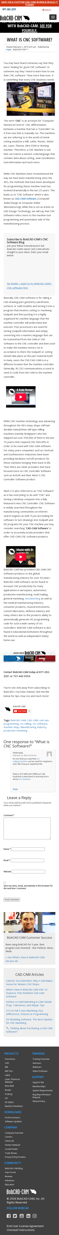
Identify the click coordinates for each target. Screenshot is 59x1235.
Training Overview (41, 1059)
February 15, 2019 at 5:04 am (24, 755)
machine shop (11, 727)
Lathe (7, 1075)
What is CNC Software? (29, 40)
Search (47, 9)
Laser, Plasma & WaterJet (12, 1080)
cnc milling (25, 723)
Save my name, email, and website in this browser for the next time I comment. (28, 887)
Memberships (39, 1086)
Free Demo (10, 1059)
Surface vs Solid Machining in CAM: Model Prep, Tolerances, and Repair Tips (29, 1003)
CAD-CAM (32, 720)
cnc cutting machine (26, 760)
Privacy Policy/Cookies (15, 1157)
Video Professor (40, 1071)
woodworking (32, 598)
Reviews (8, 1176)
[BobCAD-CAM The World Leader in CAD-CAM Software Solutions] (15, 18)
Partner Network (12, 1145)
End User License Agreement (25, 1226)
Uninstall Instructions (21, 1230)
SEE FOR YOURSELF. (37, 28)
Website (7, 871)
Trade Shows (11, 1153)
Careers (8, 1136)
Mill (6, 1067)
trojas (8, 49)
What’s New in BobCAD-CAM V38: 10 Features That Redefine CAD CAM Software (26, 993)
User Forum (10, 1172)
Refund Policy (39, 1101)
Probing (8, 1094)
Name (7, 849)
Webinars (37, 1067)
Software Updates (13, 1121)
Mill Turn (9, 1071)
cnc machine (25, 779)
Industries (9, 1180)
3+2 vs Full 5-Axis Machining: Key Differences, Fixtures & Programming (27, 1012)
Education (9, 1184)
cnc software (40, 723)
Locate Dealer (11, 1149)
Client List (9, 1140)
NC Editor (9, 1102)
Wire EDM (9, 1086)
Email (7, 860)
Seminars (37, 1063)
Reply (15, 789)
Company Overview (14, 1132)
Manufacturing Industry (33, 727)
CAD (7, 1063)
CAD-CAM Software (26, 198)
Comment (9, 815)
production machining (15, 730)
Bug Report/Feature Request (42, 1096)
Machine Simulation (14, 1106)
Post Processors (12, 1117)
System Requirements (43, 1090)
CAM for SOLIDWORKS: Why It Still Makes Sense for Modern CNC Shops (29, 982)
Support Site (38, 1082)
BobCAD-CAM (18, 720)
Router (8, 1090)
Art (6, 1098)
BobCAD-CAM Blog (14, 1168)
